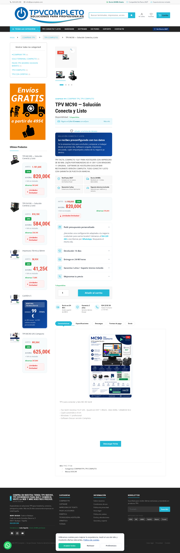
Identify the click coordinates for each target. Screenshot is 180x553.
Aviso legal (97, 511)
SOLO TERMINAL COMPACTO (25, 58)
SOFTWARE (63, 504)
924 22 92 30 (106, 305)
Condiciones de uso (100, 504)
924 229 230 (14, 523)
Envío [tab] (130, 323)
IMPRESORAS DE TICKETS (68, 507)
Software (82, 29)
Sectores (95, 29)
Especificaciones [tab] (82, 323)
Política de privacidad (101, 507)
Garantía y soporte (100, 521)
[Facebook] (12, 533)
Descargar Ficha (110, 443)
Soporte (107, 29)
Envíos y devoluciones (101, 517)
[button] (72, 50)
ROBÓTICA (63, 514)
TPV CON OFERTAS (21, 74)
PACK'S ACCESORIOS (66, 511)
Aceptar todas (69, 545)
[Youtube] (22, 533)
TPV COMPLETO (51, 37)
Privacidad (159, 543)
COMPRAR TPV (28, 37)
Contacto (119, 29)
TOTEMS (62, 524)
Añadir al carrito (94, 292)
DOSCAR (73, 472)
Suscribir (164, 509)
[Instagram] (17, 533)
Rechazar (90, 545)
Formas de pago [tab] (115, 323)
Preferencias (111, 545)
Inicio (12, 37)
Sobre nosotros (99, 501)
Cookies (167, 543)
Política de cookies (100, 514)
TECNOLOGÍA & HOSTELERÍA (69, 517)
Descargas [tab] (99, 323)
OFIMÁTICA (63, 521)
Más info (107, 121)
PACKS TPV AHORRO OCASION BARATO (25, 64)
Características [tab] (63, 323)
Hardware (69, 29)
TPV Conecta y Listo (51, 29)
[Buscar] (131, 15)
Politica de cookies (91, 540)
